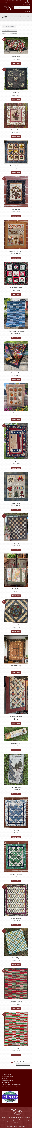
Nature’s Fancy (16, 92)
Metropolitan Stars (16, 716)
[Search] (28, 7)
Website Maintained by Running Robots (16, 1126)
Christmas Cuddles (16, 1001)
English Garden (16, 918)
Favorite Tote (16, 589)
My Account (26, 4)
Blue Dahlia (16, 830)
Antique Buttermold (16, 166)
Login (27, 2)
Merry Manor (16, 57)
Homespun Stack (16, 373)
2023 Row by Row (16, 743)
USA (16, 461)
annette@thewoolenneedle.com (13, 1084)
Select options (16, 63)
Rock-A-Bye (16, 958)
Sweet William (16, 543)
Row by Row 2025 (16, 787)
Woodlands (16, 625)
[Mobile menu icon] (2, 8)
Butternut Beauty (16, 666)
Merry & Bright (16, 1048)
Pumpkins (16, 413)
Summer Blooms (16, 130)
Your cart (28, 11)
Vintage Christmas (16, 288)
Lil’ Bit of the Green (16, 874)
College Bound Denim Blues (16, 331)
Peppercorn (16, 209)
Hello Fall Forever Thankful (16, 251)
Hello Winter (16, 503)
